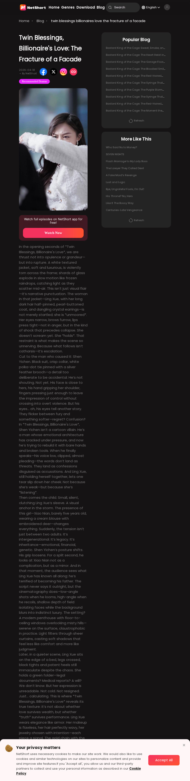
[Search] (110, 7)
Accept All (164, 760)
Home (24, 20)
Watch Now (53, 233)
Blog (40, 20)
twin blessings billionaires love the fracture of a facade (98, 20)
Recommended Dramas (34, 81)
